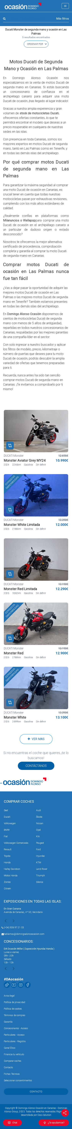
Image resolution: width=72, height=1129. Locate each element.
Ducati (7, 817)
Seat (6, 810)
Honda (7, 862)
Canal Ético (9, 1048)
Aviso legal (9, 995)
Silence (39, 882)
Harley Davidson (12, 869)
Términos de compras (14, 1015)
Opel (38, 830)
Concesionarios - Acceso (16, 1028)
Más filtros (62, 18)
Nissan (39, 823)
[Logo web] (23, 6)
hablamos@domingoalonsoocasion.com (24, 934)
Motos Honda (10, 875)
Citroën (7, 888)
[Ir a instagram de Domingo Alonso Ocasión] (21, 985)
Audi (38, 810)
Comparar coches (12, 1061)
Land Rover (41, 869)
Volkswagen (10, 823)
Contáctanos (36, 766)
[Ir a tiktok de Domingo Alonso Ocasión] (7, 985)
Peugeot (40, 843)
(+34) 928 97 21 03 (14, 927)
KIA (38, 836)
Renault (8, 849)
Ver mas (37, 739)
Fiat (6, 836)
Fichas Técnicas (12, 1074)
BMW (7, 830)
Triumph (40, 875)
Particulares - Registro (15, 1041)
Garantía (8, 1021)
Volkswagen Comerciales (16, 843)
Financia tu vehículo (14, 1054)
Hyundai (40, 856)
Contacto (8, 1067)
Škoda (39, 817)
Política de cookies (13, 1008)
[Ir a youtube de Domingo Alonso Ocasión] (14, 985)
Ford (38, 849)
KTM (38, 862)
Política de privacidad (14, 1002)
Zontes (7, 882)
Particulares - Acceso (14, 1035)
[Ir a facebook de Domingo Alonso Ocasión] (28, 985)
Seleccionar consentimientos (18, 1080)
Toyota (7, 856)
